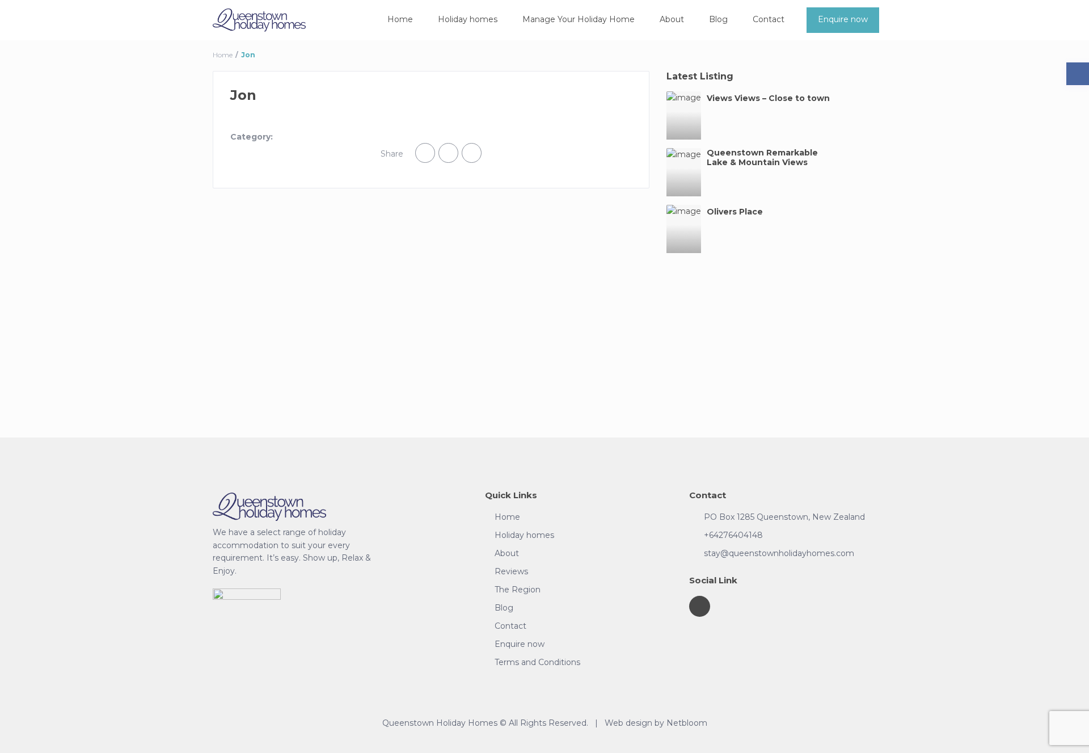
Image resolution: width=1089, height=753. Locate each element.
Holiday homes (467, 19)
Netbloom (686, 723)
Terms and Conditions (537, 662)
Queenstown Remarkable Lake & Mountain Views (762, 157)
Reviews (511, 571)
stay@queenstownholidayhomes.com (779, 553)
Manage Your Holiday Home (578, 19)
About (672, 19)
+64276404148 (733, 535)
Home (400, 19)
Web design (628, 723)
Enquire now (843, 19)
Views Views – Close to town (768, 98)
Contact (768, 19)
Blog (718, 19)
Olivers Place (735, 212)
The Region (518, 589)
